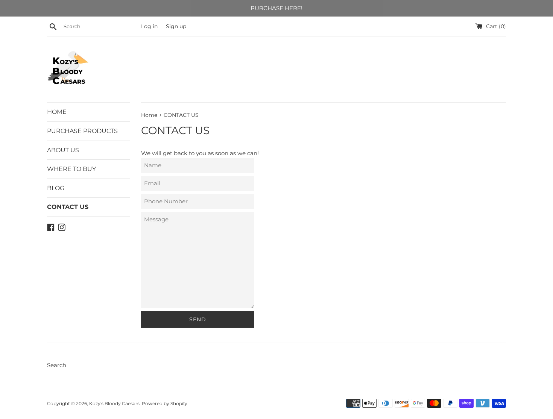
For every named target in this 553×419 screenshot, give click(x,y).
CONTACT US (67, 206)
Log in (149, 26)
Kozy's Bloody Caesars (114, 403)
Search (56, 365)
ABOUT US (63, 150)
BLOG (55, 188)
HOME (57, 111)
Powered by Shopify (164, 403)
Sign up (176, 26)
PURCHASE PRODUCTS (82, 131)
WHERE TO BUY (71, 168)
